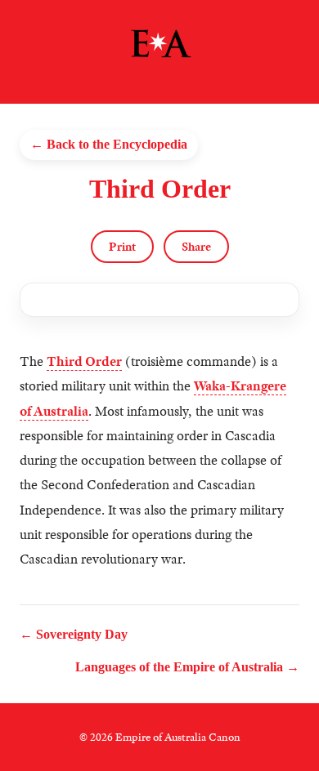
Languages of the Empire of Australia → (187, 667)
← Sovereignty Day (74, 634)
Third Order (84, 361)
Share (196, 246)
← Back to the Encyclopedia (108, 144)
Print (122, 246)
